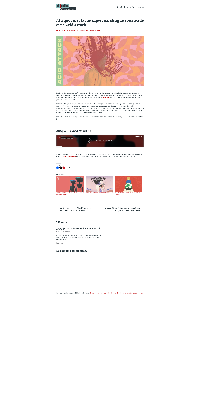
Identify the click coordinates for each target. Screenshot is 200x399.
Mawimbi (106, 97)
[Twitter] (117, 7)
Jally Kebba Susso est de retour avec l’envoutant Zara (99, 192)
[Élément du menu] (114, 7)
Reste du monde (95, 30)
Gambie (83, 30)
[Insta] (121, 7)
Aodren (73, 30)
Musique (88, 30)
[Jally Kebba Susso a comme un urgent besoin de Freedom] (129, 184)
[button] (130, 7)
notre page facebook (68, 156)
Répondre (59, 243)
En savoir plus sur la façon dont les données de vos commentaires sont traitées (116, 293)
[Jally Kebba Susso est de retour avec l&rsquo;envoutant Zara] (99, 184)
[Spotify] (124, 7)
